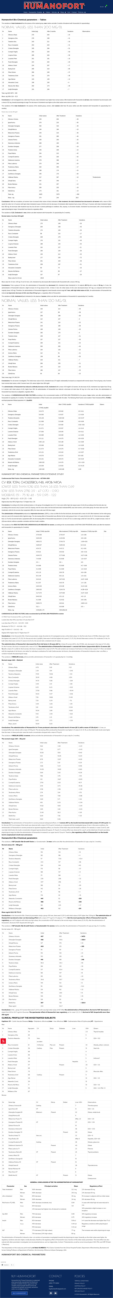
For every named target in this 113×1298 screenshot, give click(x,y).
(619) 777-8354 (54, 1283)
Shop (62, 12)
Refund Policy (80, 1291)
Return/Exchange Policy (83, 1288)
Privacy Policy (80, 1283)
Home (25, 12)
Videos (48, 12)
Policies (80, 12)
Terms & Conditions (82, 1281)
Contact (74, 12)
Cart (68, 12)
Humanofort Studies (35, 12)
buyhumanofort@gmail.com (57, 1289)
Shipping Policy (80, 1286)
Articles (54, 12)
